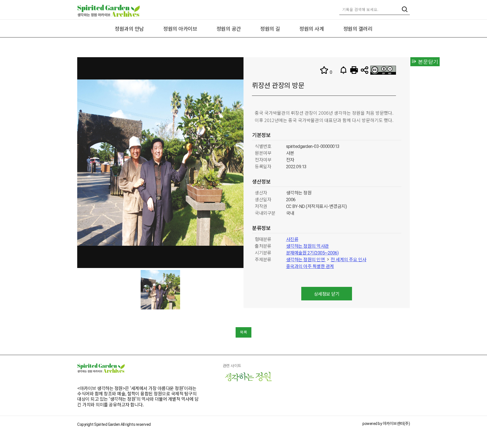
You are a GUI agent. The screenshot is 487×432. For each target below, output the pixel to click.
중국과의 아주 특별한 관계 (310, 266)
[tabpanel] (160, 289)
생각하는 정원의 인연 (306, 259)
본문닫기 (427, 62)
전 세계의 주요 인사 (348, 259)
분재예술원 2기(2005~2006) (312, 253)
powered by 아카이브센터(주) (386, 423)
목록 (243, 332)
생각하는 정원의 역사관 (307, 246)
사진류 (292, 239)
